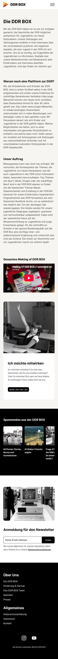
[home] (14, 4)
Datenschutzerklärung (39, 549)
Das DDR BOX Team (14, 590)
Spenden (8, 595)
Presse (6, 599)
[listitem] (12, 441)
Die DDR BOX (10, 581)
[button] (51, 5)
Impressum (9, 618)
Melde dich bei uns (18, 389)
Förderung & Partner (14, 585)
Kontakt (7, 623)
